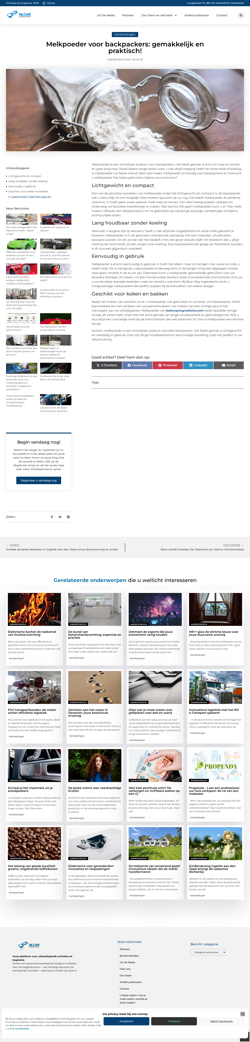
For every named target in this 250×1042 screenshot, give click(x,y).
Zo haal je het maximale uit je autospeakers (30, 789)
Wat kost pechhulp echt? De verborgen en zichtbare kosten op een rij (154, 791)
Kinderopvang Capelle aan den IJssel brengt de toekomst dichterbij (212, 869)
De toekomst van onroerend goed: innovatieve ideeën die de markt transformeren (154, 869)
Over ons (125, 968)
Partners (128, 15)
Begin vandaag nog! (38, 442)
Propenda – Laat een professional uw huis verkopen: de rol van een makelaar (214, 791)
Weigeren (174, 1021)
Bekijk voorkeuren (221, 1021)
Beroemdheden (129, 955)
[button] (243, 1014)
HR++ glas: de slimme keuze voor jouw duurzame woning (213, 633)
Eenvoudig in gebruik (22, 186)
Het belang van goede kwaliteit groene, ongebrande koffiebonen (33, 867)
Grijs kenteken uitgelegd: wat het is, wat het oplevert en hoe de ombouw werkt (55, 255)
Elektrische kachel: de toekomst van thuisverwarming (32, 633)
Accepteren (126, 1021)
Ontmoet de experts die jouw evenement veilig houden (151, 633)
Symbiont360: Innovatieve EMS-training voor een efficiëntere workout (54, 293)
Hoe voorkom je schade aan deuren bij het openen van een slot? (21, 351)
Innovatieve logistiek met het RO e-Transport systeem (214, 711)
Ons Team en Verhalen (157, 15)
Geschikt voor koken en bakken (28, 191)
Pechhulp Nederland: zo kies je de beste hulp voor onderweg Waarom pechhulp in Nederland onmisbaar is (21, 383)
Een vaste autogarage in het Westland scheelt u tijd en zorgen (21, 230)
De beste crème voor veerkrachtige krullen (94, 789)
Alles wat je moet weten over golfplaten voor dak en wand (151, 711)
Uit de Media (127, 962)
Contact (221, 15)
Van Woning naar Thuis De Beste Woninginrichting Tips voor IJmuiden (21, 305)
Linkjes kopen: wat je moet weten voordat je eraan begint (133, 999)
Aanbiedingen (125, 34)
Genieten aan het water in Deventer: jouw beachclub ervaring (88, 712)
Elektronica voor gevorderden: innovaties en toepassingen (91, 867)
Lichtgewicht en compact (24, 176)
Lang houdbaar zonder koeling (28, 181)
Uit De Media (106, 15)
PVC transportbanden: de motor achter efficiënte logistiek (32, 711)
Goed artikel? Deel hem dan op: (31, 196)
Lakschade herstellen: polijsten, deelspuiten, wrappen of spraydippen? (20, 280)
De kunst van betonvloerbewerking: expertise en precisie (94, 634)
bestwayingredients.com (185, 310)
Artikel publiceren (196, 15)
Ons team (126, 975)
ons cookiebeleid (19, 1028)
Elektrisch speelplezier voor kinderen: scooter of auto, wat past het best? (21, 255)
